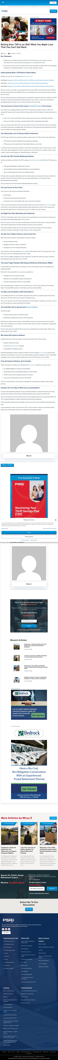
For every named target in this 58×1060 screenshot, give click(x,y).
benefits (32, 62)
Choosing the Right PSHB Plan (9, 1018)
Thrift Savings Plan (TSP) (10, 938)
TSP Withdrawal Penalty (8, 962)
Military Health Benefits (44, 960)
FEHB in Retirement (7, 1007)
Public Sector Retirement (27, 1056)
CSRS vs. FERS (24, 965)
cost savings (43, 353)
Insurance (6, 988)
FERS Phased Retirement (26, 974)
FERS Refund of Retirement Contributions (27, 978)
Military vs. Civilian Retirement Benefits (45, 957)
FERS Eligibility (24, 971)
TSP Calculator (6, 965)
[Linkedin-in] (9, 929)
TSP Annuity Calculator (8, 968)
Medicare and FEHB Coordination (10, 1028)
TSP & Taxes (6, 956)
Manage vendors (5, 528)
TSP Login (5, 959)
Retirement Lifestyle (25, 1003)
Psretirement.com (24, 925)
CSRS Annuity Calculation (26, 959)
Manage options (29, 536)
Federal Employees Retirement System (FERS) (27, 942)
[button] (55, 520)
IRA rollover (31, 365)
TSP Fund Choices (7, 947)
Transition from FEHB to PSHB (10, 1015)
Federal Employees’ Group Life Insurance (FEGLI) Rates (9, 1037)
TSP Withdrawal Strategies (9, 950)
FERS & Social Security (26, 952)
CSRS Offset (23, 962)
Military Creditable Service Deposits (46, 947)
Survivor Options (32, 307)
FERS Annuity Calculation (26, 945)
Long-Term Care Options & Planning (11, 1025)
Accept (29, 532)
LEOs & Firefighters (43, 963)
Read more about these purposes (49, 528)
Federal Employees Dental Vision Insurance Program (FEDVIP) (10, 1041)
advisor (23, 251)
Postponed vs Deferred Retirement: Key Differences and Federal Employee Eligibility (30, 80)
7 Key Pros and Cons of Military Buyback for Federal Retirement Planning (27, 83)
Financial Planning (26, 988)
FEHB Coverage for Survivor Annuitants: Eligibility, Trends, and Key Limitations (35, 678)
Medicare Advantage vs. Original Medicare (10, 1032)
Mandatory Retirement (43, 966)
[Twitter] (6, 929)
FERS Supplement (25, 949)
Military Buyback (42, 944)
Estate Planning (24, 997)
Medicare (5, 997)
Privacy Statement (33, 540)
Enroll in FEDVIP (6, 1045)
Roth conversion (13, 346)
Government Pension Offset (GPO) (28, 982)
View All (53, 818)
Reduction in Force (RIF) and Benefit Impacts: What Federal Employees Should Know (30, 86)
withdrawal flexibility (33, 160)
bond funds (48, 205)
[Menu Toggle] (3, 3)
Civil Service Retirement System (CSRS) (28, 955)
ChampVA (41, 950)
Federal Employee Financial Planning (29, 991)
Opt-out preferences (25, 540)
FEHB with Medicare (7, 1004)
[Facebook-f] (3, 929)
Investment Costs (35, 106)
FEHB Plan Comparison (8, 994)
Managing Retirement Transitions (28, 1000)
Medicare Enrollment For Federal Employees (10, 1000)
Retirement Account (26, 76)
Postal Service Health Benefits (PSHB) (10, 1011)
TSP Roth (5, 953)
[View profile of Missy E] (29, 452)
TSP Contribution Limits (8, 944)
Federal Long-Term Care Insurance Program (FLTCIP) (10, 1022)
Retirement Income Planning (27, 994)
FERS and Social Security (26, 968)
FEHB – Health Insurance (8, 991)
